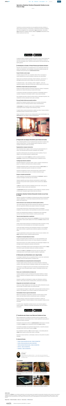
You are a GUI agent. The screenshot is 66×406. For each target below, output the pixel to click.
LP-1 (46, 1)
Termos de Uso (24, 399)
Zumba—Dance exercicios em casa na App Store (27, 343)
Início (30, 1)
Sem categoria (42, 1)
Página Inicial (7, 399)
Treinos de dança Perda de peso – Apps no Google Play (28, 344)
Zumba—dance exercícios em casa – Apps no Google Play (29, 341)
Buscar (59, 1)
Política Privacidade (13, 399)
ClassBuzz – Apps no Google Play (24, 348)
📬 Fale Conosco (30, 399)
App (32, 1)
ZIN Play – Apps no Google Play (24, 346)
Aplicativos (36, 1)
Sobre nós (19, 399)
